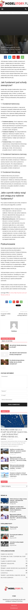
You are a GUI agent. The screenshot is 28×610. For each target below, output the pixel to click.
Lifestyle (4, 573)
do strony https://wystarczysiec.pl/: (18, 292)
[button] (26, 9)
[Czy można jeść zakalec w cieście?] (5, 536)
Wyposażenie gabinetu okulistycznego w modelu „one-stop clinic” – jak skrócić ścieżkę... (18, 459)
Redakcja (6, 52)
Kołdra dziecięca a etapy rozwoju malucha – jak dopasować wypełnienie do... (14, 433)
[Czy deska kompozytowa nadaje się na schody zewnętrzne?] (5, 362)
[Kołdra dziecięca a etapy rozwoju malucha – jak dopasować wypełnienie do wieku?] (14, 421)
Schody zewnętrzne (9, 45)
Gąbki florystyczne (8, 561)
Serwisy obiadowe (7, 564)
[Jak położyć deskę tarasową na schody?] (5, 347)
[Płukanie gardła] (5, 528)
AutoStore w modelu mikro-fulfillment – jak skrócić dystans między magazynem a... (18, 451)
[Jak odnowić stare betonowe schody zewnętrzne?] (5, 354)
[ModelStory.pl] (14, 4)
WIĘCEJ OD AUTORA (7, 341)
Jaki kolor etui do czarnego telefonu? (22, 314)
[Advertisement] (14, 24)
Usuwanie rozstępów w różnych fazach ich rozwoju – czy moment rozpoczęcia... (18, 474)
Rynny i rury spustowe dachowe (13, 568)
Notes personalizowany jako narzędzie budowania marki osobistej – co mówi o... (17, 467)
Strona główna (4, 12)
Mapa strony (14, 605)
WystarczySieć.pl (5, 294)
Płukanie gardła (14, 527)
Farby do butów (7, 554)
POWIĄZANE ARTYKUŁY (8, 339)
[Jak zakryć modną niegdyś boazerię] (5, 544)
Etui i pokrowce (7, 571)
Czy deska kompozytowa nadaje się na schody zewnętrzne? (16, 362)
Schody (3, 45)
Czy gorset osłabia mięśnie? (5, 314)
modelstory (3, 439)
